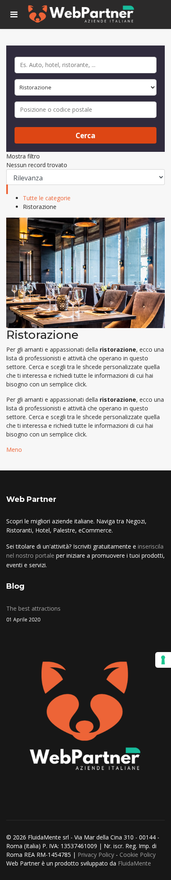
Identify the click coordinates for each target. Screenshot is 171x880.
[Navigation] (13, 14)
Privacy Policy (96, 854)
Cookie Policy (138, 854)
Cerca (85, 135)
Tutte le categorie (47, 198)
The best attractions (33, 613)
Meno (14, 449)
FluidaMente (134, 863)
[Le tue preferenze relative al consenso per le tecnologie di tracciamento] (163, 660)
